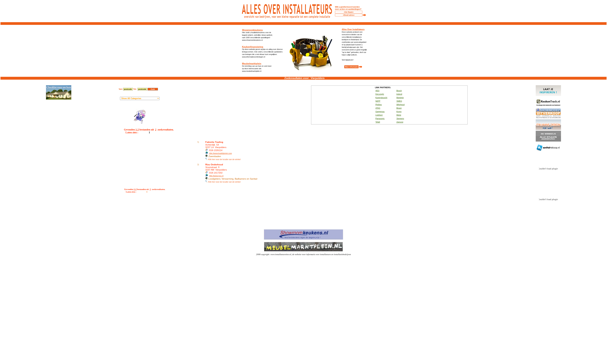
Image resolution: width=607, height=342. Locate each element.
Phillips (378, 105)
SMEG (399, 101)
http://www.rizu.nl (216, 176)
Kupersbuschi (381, 98)
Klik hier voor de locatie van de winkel (224, 159)
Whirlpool (400, 105)
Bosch (399, 91)
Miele (398, 115)
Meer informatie (351, 67)
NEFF (377, 101)
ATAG (377, 108)
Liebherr (379, 115)
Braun (399, 108)
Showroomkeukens (252, 30)
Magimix (400, 98)
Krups (399, 112)
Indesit (399, 94)
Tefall (377, 122)
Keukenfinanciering (252, 46)
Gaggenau (380, 112)
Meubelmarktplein (251, 63)
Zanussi (399, 122)
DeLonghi (379, 94)
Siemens (400, 118)
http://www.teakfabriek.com (220, 153)
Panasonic (380, 118)
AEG (377, 91)
